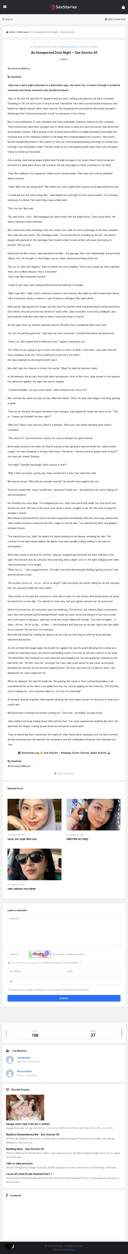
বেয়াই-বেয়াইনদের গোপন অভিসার (22, 889)
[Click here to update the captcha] (39, 954)
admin (64, 59)
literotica (73, 46)
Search (9, 19)
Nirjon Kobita (24, 1071)
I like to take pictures (19, 1163)
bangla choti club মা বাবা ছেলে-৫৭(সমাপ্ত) (28, 1124)
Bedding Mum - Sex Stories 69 (25, 1149)
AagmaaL (70, 1249)
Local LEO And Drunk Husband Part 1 (29, 1174)
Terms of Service (52, 962)
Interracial (64, 46)
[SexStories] (65, 7)
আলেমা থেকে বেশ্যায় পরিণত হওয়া (22, 839)
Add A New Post (117, 19)
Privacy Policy (71, 962)
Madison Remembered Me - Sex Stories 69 (32, 1134)
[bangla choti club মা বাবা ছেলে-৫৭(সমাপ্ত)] (25, 1108)
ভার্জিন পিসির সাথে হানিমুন (77, 839)
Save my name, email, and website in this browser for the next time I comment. (50, 989)
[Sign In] (123, 7)
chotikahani (23, 1057)
